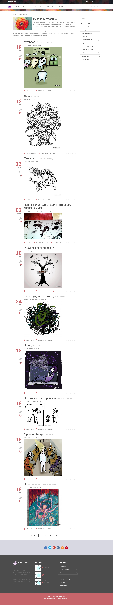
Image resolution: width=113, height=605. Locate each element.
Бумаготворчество (87, 49)
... (17, 583)
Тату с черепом (38, 158)
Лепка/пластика (86, 56)
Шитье (84, 53)
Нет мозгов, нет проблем (48, 398)
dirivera (44, 573)
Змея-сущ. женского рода (45, 296)
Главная (15, 14)
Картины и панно (59, 242)
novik (43, 565)
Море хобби (20, 6)
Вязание (84, 36)
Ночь (32, 345)
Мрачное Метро (39, 434)
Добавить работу (90, 1)
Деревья (57, 291)
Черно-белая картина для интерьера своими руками (47, 206)
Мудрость (38, 42)
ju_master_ (45, 580)
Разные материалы (88, 46)
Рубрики (50, 6)
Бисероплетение (87, 30)
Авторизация (102, 1)
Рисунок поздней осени (39, 247)
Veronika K (30, 91)
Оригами (84, 43)
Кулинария (85, 26)
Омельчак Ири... (31, 153)
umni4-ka (29, 242)
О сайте (38, 6)
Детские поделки (87, 33)
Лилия (32, 96)
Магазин (62, 6)
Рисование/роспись (44, 91)
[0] (20, 57)
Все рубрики (86, 59)
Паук (40, 484)
